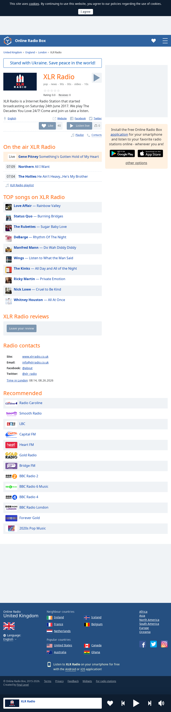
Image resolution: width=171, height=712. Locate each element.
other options (136, 163)
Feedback (73, 681)
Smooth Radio (30, 413)
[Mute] (162, 703)
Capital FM (27, 434)
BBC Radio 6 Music (33, 486)
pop (45, 84)
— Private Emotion (39, 279)
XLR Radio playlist (22, 185)
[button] (136, 703)
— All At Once (39, 299)
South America (149, 624)
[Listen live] (97, 78)
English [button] (8, 639)
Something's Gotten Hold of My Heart (58, 156)
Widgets (87, 681)
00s (69, 84)
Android (70, 669)
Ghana (95, 652)
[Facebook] (78, 118)
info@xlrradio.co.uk (35, 362)
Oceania (145, 632)
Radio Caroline (30, 403)
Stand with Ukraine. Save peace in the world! (52, 63)
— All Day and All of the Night (45, 268)
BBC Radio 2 (28, 476)
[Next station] (150, 703)
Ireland (59, 617)
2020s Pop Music (32, 528)
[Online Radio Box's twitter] (153, 644)
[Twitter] (95, 118)
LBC (22, 423)
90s (62, 84)
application (119, 134)
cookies (34, 4)
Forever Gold (29, 517)
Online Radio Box (30, 40)
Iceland (96, 617)
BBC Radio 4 (28, 497)
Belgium (97, 624)
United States (63, 645)
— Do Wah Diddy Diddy (45, 247)
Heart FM (26, 444)
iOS (82, 669)
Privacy (59, 681)
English (12, 118)
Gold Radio (28, 455)
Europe (144, 628)
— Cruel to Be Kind (37, 289)
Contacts (97, 135)
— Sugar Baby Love (40, 226)
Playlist (79, 135)
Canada (96, 645)
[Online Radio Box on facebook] (142, 644)
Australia (60, 652)
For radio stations (106, 681)
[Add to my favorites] (110, 703)
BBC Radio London (33, 507)
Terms (47, 681)
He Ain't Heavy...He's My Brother (53, 176)
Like (50, 126)
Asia (142, 616)
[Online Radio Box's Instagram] (164, 644)
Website (62, 118)
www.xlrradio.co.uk (35, 357)
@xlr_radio (29, 374)
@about (27, 368)
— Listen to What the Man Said (43, 258)
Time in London (17, 380)
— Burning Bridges (38, 216)
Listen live (83, 126)
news (54, 84)
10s (86, 84)
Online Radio (20, 614)
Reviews (63, 95)
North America (149, 620)
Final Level (23, 684)
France (58, 624)
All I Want (34, 166)
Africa (143, 612)
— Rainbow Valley (37, 205)
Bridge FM (27, 465)
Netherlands (62, 631)
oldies (77, 84)
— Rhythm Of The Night (40, 237)
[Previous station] (123, 703)
